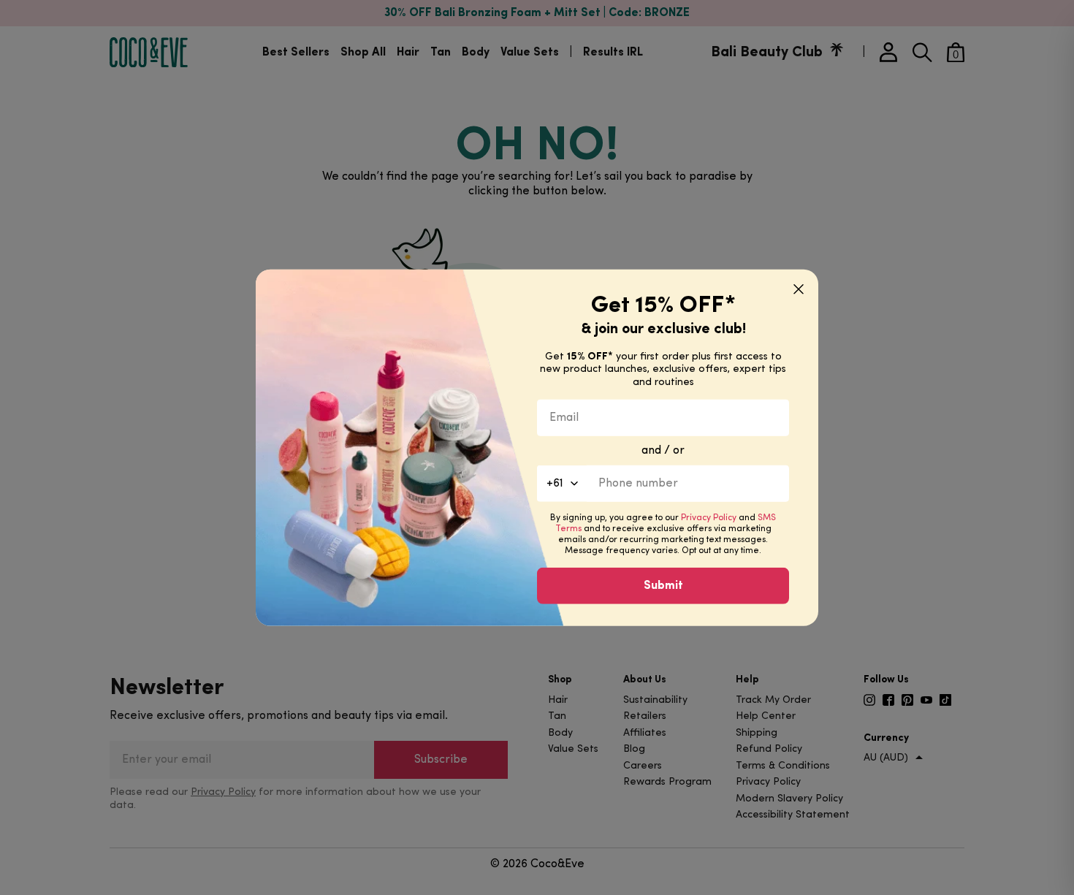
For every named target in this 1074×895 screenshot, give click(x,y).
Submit (663, 586)
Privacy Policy (708, 518)
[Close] (798, 288)
